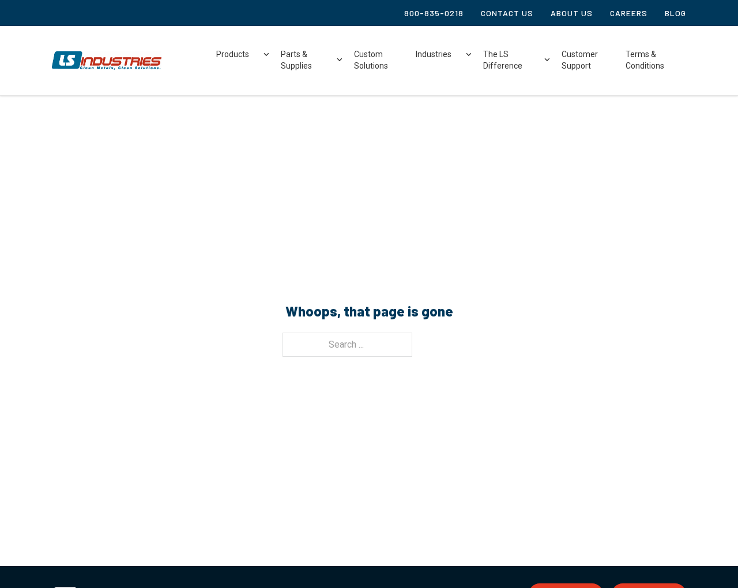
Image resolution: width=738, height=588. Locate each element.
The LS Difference (502, 60)
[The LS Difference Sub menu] (547, 60)
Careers (628, 13)
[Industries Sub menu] (468, 55)
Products (232, 54)
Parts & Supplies (296, 60)
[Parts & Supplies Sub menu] (339, 60)
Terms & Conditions (645, 60)
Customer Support (580, 60)
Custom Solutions (371, 60)
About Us (572, 13)
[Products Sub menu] (266, 55)
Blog (675, 13)
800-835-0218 (434, 13)
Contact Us (507, 13)
